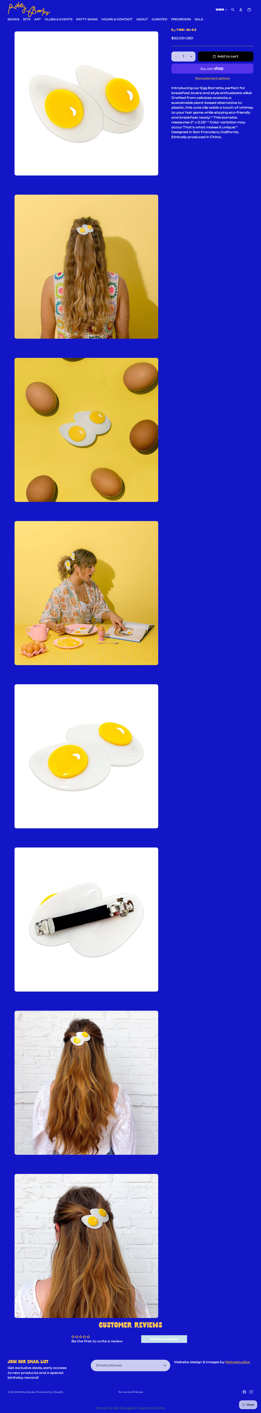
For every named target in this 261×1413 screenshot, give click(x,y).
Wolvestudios (237, 1362)
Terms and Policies (130, 1392)
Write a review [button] (164, 1339)
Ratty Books (26, 1392)
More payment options (212, 78)
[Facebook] (244, 1392)
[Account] (241, 9)
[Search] (233, 9)
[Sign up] (164, 1365)
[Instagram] (251, 1392)
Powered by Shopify (49, 1392)
